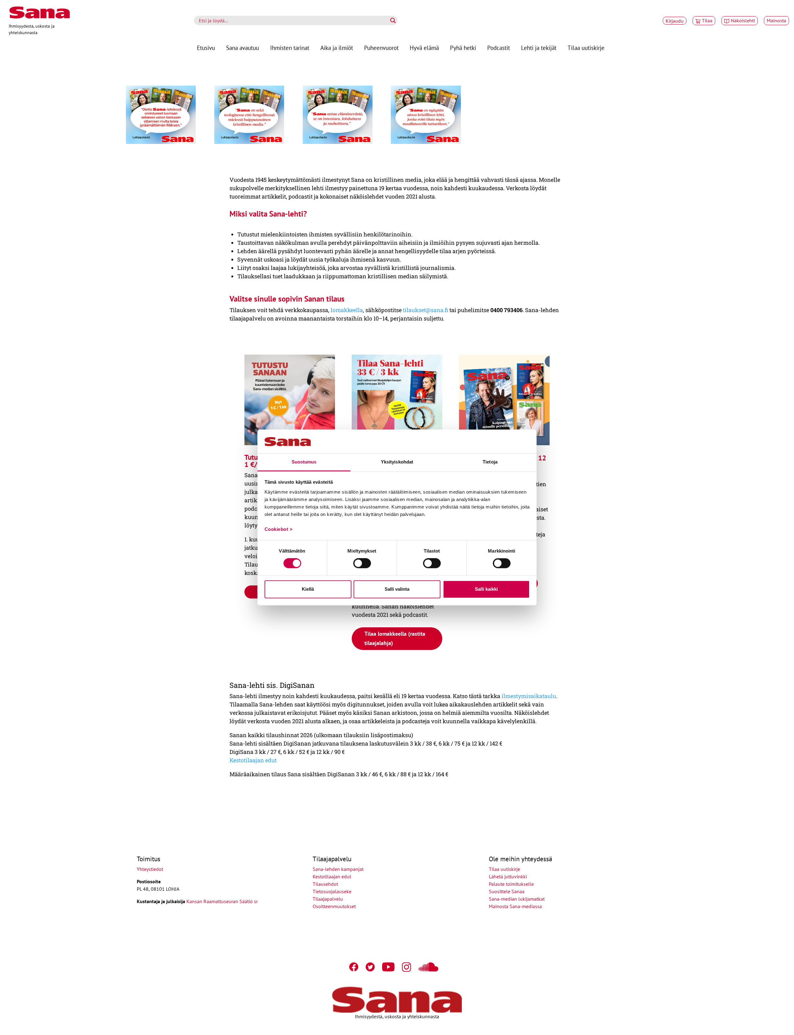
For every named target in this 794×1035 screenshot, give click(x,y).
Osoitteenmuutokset (334, 906)
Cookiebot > (279, 529)
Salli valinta (397, 589)
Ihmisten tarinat (289, 48)
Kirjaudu (675, 21)
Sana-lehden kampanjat (338, 869)
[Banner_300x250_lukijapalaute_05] (426, 143)
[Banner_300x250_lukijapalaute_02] (337, 143)
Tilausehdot (325, 884)
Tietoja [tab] (490, 461)
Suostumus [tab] (304, 461)
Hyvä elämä (424, 48)
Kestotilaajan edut (253, 760)
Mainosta (776, 20)
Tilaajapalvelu (329, 899)
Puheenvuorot (381, 48)
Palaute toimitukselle (511, 884)
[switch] (362, 563)
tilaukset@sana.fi (425, 310)
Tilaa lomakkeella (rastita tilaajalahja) (394, 638)
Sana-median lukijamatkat (517, 899)
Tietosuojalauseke (332, 891)
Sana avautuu (242, 48)
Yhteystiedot (150, 869)
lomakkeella (346, 310)
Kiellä (308, 589)
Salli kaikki (486, 589)
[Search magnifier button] (393, 20)
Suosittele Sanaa (506, 891)
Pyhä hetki (463, 48)
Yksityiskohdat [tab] (397, 461)
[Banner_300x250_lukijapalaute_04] (249, 143)
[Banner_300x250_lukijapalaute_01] (161, 143)
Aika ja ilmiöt (336, 48)
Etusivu (206, 48)
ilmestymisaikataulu (529, 696)
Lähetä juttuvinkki (508, 876)
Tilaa (707, 20)
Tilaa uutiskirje (586, 48)
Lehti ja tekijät (538, 48)
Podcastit (498, 48)
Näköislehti (743, 20)
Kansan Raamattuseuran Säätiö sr (222, 901)
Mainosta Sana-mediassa (515, 906)
